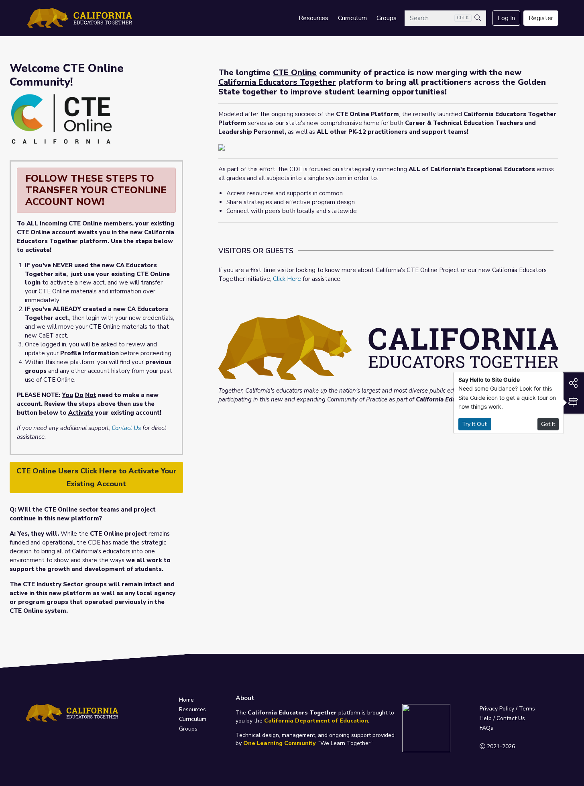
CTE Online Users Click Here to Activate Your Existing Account (96, 477)
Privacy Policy (497, 708)
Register (541, 18)
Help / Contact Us (502, 718)
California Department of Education (316, 721)
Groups (386, 18)
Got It (548, 424)
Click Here (287, 279)
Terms (527, 708)
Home (186, 700)
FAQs (486, 728)
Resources (313, 18)
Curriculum (352, 18)
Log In (506, 18)
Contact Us (126, 428)
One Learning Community (279, 743)
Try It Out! (475, 424)
